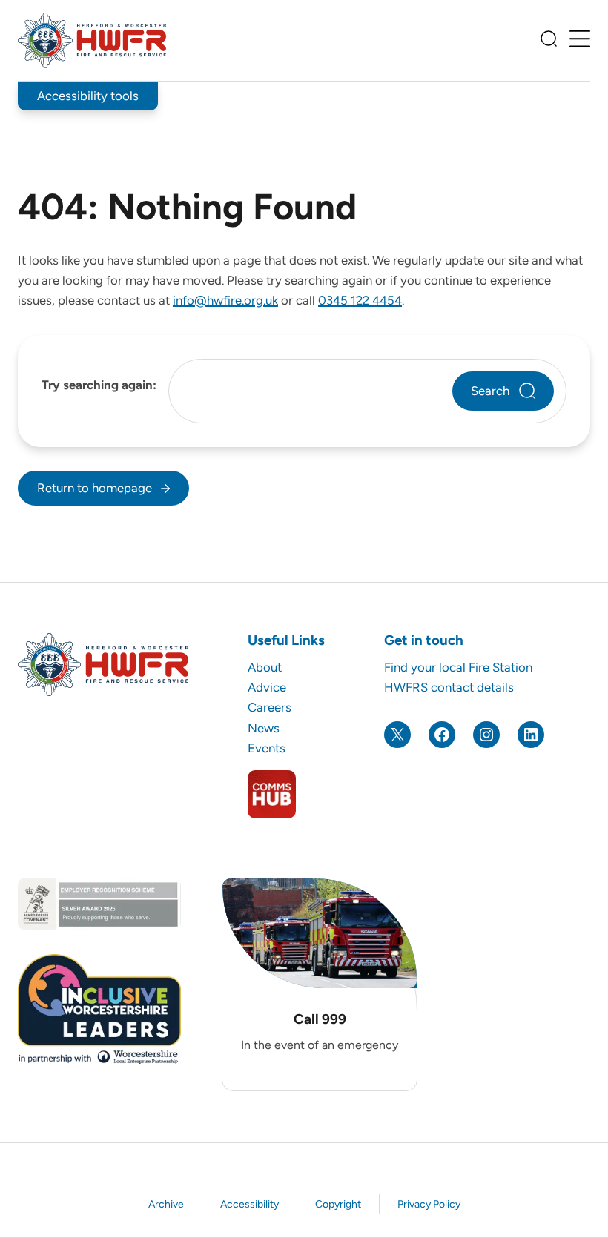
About (265, 667)
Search (490, 390)
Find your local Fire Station (458, 667)
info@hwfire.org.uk (225, 300)
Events (266, 748)
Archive (166, 1204)
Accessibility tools (88, 95)
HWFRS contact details (449, 687)
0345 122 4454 (360, 300)
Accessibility (249, 1204)
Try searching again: (99, 384)
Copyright (338, 1204)
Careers (269, 707)
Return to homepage (94, 487)
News (264, 728)
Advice (267, 687)
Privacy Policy (428, 1204)
